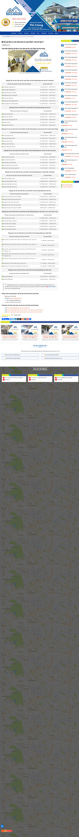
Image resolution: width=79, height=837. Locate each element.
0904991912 (68, 177)
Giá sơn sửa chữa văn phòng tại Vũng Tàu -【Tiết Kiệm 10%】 (10, 337)
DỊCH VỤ (20, 33)
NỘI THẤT (26, 33)
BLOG (38, 33)
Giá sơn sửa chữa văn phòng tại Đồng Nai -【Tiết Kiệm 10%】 (50, 337)
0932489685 (65, 125)
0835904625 (68, 53)
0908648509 (65, 133)
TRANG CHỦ (13, 33)
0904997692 (68, 85)
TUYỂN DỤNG (44, 33)
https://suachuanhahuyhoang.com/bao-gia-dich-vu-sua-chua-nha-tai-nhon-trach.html (25, 310)
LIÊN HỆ (56, 33)
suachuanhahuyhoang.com (16, 298)
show (8, 45)
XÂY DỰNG (33, 33)
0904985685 (68, 170)
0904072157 (68, 104)
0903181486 (68, 47)
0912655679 (68, 111)
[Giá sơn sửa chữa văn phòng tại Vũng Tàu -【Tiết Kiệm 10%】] (10, 330)
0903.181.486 (51, 286)
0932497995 (68, 72)
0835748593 (68, 66)
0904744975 (68, 156)
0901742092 (68, 60)
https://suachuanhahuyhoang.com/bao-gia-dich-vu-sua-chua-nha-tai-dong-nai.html (24, 312)
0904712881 (65, 141)
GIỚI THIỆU (50, 33)
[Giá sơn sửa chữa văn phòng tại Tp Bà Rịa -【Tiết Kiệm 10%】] (30, 330)
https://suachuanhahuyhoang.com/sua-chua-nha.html (18, 308)
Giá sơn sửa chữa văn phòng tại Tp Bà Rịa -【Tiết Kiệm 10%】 (30, 337)
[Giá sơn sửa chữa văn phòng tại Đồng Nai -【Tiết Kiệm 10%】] (50, 330)
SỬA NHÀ (8, 36)
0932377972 (68, 98)
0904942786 (68, 91)
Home (4, 36)
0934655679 (65, 164)
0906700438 (68, 117)
